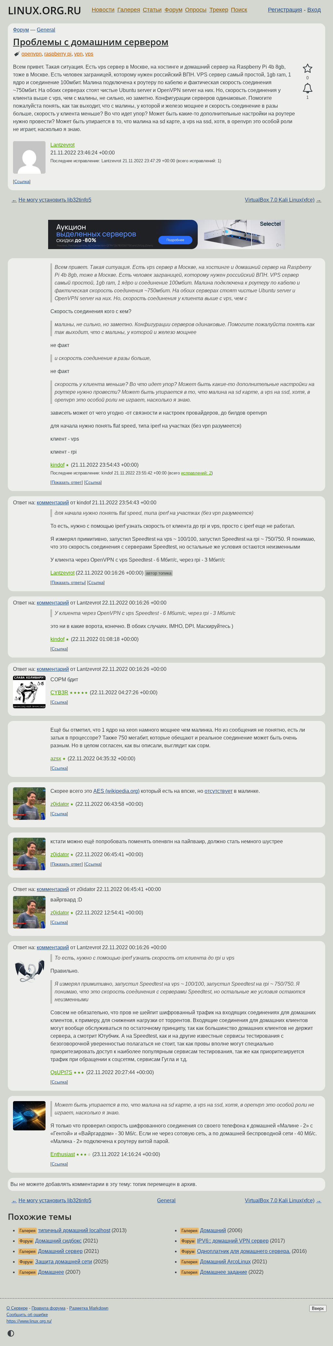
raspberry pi (58, 54)
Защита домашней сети (63, 1261)
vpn (78, 54)
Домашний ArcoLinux (225, 1261)
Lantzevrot (62, 145)
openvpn (31, 54)
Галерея (128, 10)
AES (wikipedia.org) (116, 791)
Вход (314, 10)
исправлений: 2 (196, 473)
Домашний (213, 1230)
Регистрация (285, 10)
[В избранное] (307, 68)
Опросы (195, 10)
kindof (57, 465)
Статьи (152, 10)
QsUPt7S (61, 1072)
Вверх (318, 1308)
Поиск (239, 10)
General (46, 30)
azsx (55, 758)
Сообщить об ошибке (27, 1314)
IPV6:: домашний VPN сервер (233, 1241)
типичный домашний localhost (74, 1230)
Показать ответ (67, 482)
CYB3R (59, 692)
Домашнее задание (223, 1272)
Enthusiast (62, 1154)
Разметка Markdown (88, 1308)
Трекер (218, 10)
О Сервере (17, 1308)
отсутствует (219, 791)
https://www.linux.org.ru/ (29, 1321)
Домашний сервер (60, 1251)
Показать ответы (68, 582)
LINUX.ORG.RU (44, 10)
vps (89, 54)
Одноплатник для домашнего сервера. (243, 1251)
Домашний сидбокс (58, 1241)
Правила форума (48, 1308)
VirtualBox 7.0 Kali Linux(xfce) (279, 200)
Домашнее (51, 1272)
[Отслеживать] (307, 88)
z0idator (59, 804)
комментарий (53, 502)
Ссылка (21, 181)
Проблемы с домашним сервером (90, 41)
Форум (173, 10)
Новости (103, 10)
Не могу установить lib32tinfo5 (55, 200)
